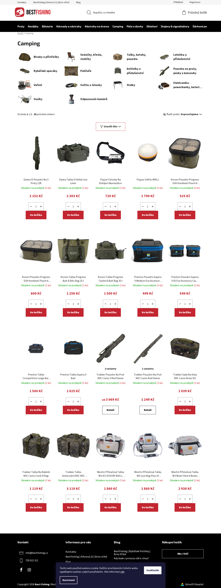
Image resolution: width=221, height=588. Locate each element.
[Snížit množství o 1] (31, 206)
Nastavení (68, 580)
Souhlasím (152, 570)
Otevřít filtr (110, 126)
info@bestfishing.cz (37, 553)
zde (122, 572)
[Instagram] (29, 570)
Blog (78, 2)
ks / (182, 554)
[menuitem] (19, 26)
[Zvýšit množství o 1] (40, 206)
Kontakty (22, 2)
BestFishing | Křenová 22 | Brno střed (51, 2)
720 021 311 (32, 560)
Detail (110, 410)
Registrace (195, 2)
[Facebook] (21, 570)
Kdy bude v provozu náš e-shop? (131, 558)
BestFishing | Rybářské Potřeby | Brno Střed (132, 553)
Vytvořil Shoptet (194, 584)
